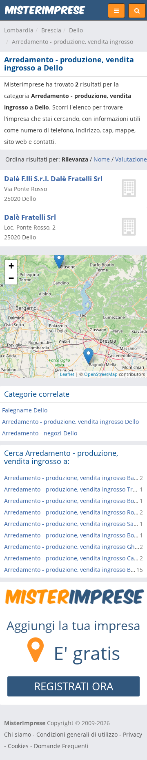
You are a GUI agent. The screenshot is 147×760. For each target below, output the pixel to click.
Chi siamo (17, 734)
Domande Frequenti (61, 746)
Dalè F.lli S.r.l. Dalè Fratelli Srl (53, 178)
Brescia (51, 30)
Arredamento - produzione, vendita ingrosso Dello (70, 422)
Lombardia (18, 30)
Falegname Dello (24, 410)
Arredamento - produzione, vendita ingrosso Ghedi (73, 547)
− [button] (11, 278)
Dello (76, 30)
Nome (102, 159)
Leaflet (67, 374)
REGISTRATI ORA (73, 686)
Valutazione (131, 159)
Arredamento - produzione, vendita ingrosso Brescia (75, 569)
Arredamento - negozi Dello (39, 433)
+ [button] (11, 266)
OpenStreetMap (101, 374)
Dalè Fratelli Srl (30, 217)
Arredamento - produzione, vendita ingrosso (72, 42)
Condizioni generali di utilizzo (77, 734)
